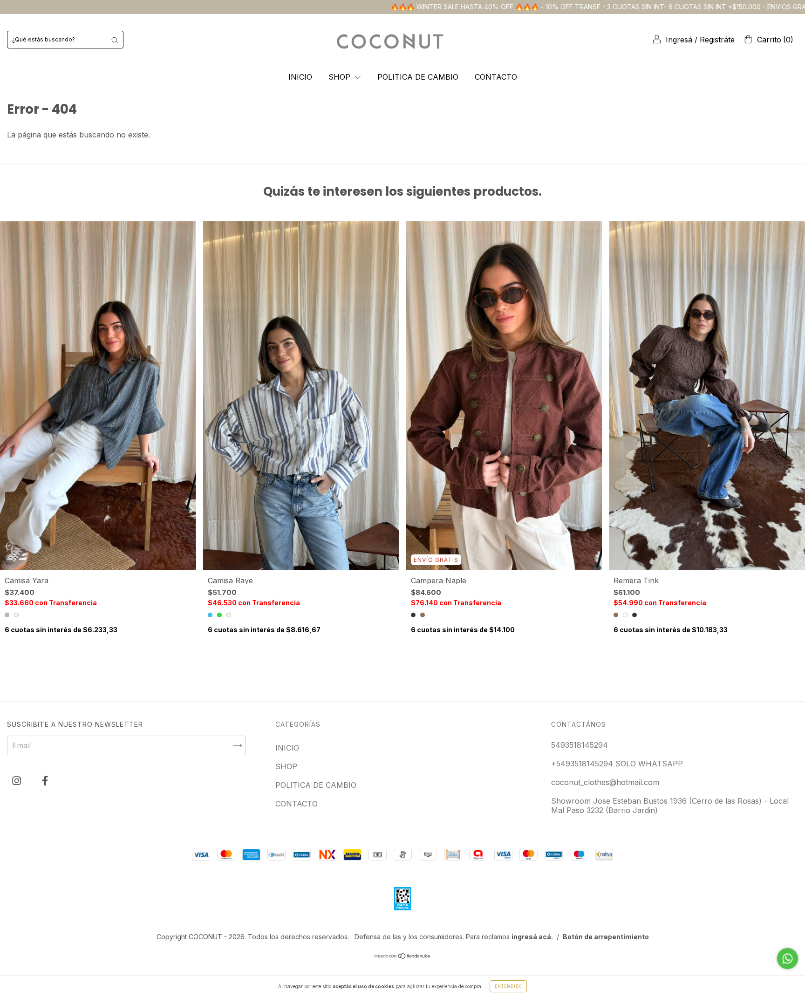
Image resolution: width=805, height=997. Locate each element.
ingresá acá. (532, 937)
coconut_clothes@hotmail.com (605, 782)
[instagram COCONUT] (17, 780)
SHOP (340, 77)
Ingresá (679, 39)
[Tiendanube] (403, 956)
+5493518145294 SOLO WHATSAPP (617, 763)
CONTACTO (496, 77)
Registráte (717, 39)
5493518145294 (579, 745)
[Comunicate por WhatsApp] (787, 958)
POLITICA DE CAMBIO (417, 77)
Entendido (508, 986)
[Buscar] (115, 39)
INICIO (300, 77)
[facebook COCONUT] (45, 780)
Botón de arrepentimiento (606, 937)
